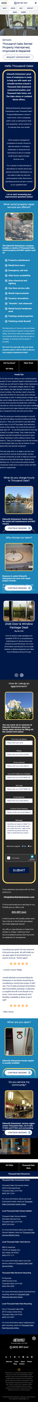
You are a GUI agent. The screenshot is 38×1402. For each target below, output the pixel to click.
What (5, 8)
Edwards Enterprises (4, 2)
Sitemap (23, 1397)
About (23, 1361)
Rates (13, 8)
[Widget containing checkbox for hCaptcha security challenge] (20, 858)
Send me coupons (13, 846)
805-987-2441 (22, 3)
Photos (29, 1361)
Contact (30, 8)
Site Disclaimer (31, 1397)
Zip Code (19, 786)
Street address (19, 762)
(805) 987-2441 (20, 1347)
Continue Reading (17, 528)
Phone (19, 751)
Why (21, 8)
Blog (15, 1364)
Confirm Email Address (19, 809)
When (15, 12)
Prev (16, 675)
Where (23, 12)
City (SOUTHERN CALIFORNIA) (19, 774)
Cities (16, 1361)
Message (19, 820)
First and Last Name (19, 739)
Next (21, 675)
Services (9, 1361)
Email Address (19, 797)
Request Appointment (18, 57)
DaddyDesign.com (23, 1399)
